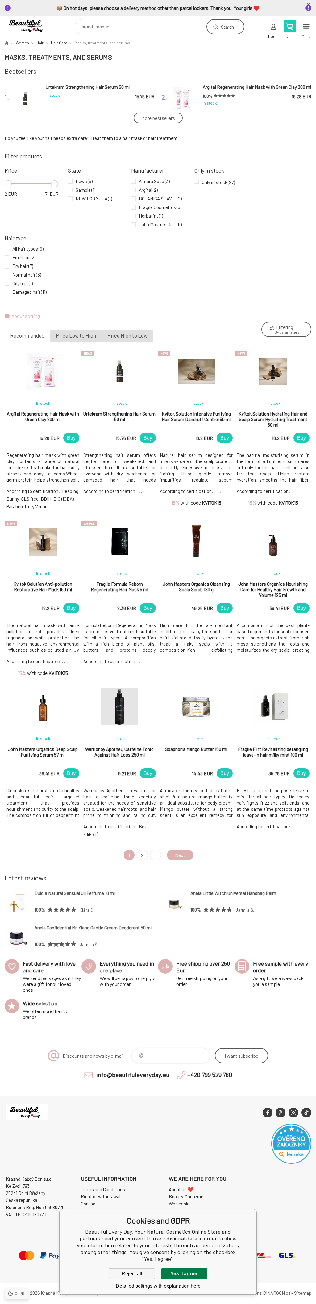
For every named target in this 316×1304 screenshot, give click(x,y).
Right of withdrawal (100, 1196)
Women (22, 42)
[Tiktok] (306, 1112)
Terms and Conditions (103, 1189)
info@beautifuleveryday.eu (132, 1074)
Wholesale (179, 1203)
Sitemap (302, 1293)
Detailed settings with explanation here (158, 1286)
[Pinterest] (280, 1112)
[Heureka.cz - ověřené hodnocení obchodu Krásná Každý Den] (291, 1162)
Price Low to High (76, 335)
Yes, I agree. (184, 1273)
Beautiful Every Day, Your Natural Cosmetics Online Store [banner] (32, 25)
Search (227, 27)
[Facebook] (267, 1112)
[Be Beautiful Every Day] (6, 43)
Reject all (132, 1273)
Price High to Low (127, 335)
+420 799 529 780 (209, 1074)
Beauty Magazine (186, 1196)
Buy (71, 438)
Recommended (27, 335)
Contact (89, 1203)
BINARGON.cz (276, 1293)
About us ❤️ (181, 1189)
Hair (40, 42)
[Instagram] (293, 1112)
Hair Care (59, 42)
